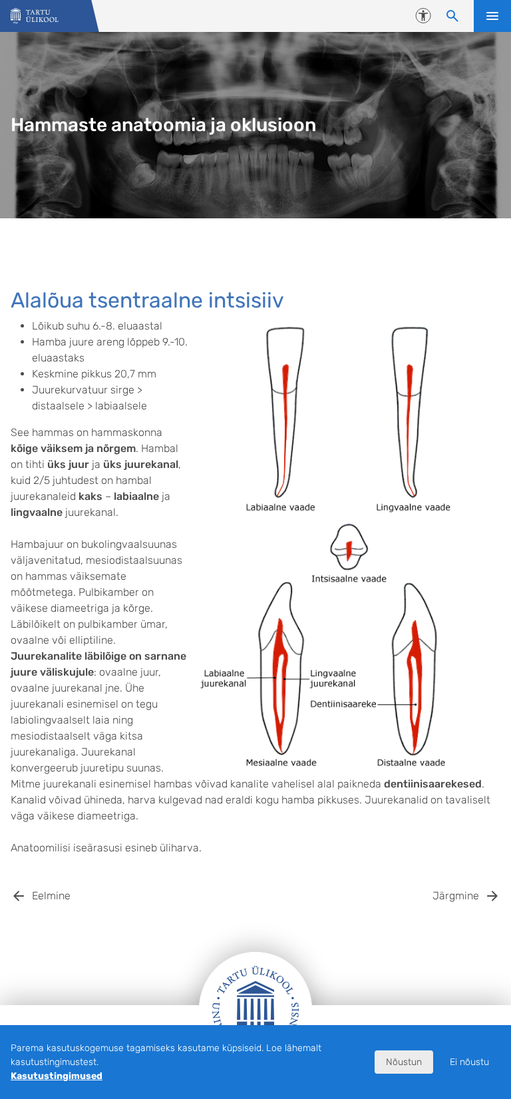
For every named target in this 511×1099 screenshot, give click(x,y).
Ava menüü (492, 16)
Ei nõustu (469, 1062)
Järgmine (455, 895)
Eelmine (51, 895)
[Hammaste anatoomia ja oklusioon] (35, 16)
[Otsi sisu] (452, 16)
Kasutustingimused (56, 1076)
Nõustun (404, 1062)
